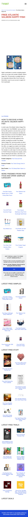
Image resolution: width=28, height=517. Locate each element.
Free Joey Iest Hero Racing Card (7, 369)
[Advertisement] (14, 38)
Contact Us (22, 514)
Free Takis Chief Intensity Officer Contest (7, 247)
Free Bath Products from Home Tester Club (20, 328)
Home (2, 10)
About (18, 514)
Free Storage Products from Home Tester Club (20, 399)
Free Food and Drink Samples (9, 10)
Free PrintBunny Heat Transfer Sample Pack (7, 442)
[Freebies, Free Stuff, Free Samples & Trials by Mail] (5, 4)
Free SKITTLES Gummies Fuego (21, 345)
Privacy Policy (13, 514)
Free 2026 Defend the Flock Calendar (7, 382)
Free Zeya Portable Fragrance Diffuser (7, 403)
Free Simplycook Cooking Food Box (7, 457)
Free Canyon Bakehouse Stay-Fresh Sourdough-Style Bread (20, 211)
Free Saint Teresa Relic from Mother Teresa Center (20, 419)
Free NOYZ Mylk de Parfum (21, 297)
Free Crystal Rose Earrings (7, 491)
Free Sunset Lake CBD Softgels (7, 345)
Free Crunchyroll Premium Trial (21, 435)
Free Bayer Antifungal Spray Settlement (7, 313)
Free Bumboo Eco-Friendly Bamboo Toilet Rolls (7, 474)
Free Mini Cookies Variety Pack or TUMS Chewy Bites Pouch (7, 193)
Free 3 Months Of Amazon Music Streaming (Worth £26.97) (20, 474)
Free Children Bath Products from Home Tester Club (7, 329)
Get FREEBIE (4, 116)
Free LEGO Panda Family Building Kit (7, 416)
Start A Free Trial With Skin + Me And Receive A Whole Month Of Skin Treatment (20, 492)
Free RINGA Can (7, 228)
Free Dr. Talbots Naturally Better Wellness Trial (20, 458)
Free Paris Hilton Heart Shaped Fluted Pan (20, 363)
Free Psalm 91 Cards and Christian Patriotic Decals (20, 388)
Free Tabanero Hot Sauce (20, 313)
